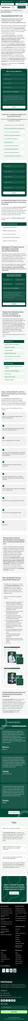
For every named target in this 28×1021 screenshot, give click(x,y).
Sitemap (22, 1019)
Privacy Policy (7, 1019)
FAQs (19, 1019)
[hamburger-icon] (13, 7)
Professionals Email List (17, 10)
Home (2, 10)
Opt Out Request (14, 1019)
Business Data (7, 10)
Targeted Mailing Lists (21, 4)
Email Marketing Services (7, 4)
